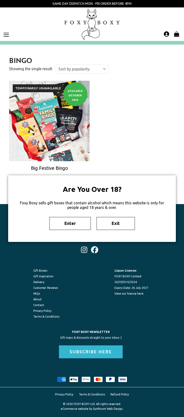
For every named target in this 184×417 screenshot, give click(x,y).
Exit (116, 223)
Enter (70, 223)
